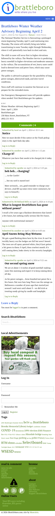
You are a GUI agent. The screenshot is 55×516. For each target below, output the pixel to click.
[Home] (28, 8)
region (4, 476)
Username (5, 383)
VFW (27, 447)
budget (30, 426)
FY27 (13, 434)
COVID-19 (8, 430)
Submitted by (8, 130)
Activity (32, 488)
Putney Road (49, 438)
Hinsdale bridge (34, 434)
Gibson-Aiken (20, 434)
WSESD (7, 451)
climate (43, 427)
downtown (20, 431)
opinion (4, 474)
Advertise (33, 492)
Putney (41, 438)
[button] (48, 18)
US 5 (13, 447)
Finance (47, 430)
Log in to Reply (8, 146)
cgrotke (20, 168)
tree (44, 443)
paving (29, 438)
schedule (18, 443)
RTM (4, 443)
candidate (37, 427)
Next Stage (14, 438)
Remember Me (11, 406)
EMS (40, 430)
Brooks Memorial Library (13, 426)
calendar (32, 468)
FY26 (10, 434)
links (31, 470)
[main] (27, 167)
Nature (32, 35)
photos (32, 472)
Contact (32, 484)
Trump (49, 443)
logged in (17, 307)
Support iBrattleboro (38, 493)
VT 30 (35, 447)
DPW (26, 430)
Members (33, 486)
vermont (19, 446)
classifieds (33, 474)
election (33, 430)
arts (2, 423)
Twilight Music (6, 447)
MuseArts (34, 512)
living (3, 472)
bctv (26, 422)
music (7, 438)
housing (45, 434)
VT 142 (39, 447)
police (35, 437)
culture (4, 470)
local (16, 130)
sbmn (11, 443)
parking (22, 437)
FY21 (6, 434)
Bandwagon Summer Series (14, 423)
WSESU (17, 452)
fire (2, 434)
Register (14, 412)
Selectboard (32, 442)
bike (31, 423)
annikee (17, 150)
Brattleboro (41, 422)
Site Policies (34, 490)
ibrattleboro (6, 477)
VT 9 (30, 447)
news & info (6, 468)
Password (5, 395)
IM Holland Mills (21, 202)
